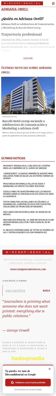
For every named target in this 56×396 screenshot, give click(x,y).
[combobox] (20, 290)
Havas (4, 351)
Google (5, 345)
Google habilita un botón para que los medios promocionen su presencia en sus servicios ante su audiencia (28, 194)
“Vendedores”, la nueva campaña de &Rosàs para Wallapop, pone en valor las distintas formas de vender (28, 176)
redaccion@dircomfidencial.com (28, 269)
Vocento (41, 348)
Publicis (22, 345)
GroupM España (27, 348)
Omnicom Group (9, 348)
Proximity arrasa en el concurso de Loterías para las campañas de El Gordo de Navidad (26, 167)
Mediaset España (35, 342)
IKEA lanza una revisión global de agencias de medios (27, 213)
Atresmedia (19, 342)
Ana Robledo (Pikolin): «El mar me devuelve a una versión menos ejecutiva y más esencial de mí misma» (28, 222)
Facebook (6, 342)
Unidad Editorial (37, 345)
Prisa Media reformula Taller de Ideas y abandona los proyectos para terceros (24, 185)
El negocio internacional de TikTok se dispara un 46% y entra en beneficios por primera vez (28, 231)
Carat (13, 351)
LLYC (14, 345)
